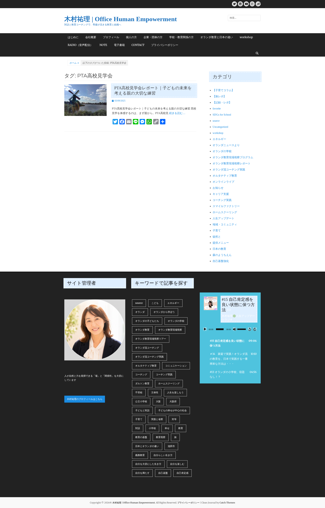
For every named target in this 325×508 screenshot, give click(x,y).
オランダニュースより (226, 145)
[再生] (205, 329)
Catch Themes (227, 502)
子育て (217, 230)
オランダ (140, 311)
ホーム (74, 62)
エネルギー (219, 139)
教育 (180, 428)
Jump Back (249, 329)
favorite (217, 108)
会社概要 (90, 37)
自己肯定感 (182, 472)
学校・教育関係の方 (181, 37)
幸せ (167, 428)
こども (155, 302)
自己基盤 (163, 472)
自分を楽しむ (177, 463)
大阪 (158, 401)
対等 (174, 419)
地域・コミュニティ (225, 224)
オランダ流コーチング (147, 347)
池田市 (171, 446)
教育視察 (160, 437)
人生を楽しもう (175, 392)
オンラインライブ (223, 181)
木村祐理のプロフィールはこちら (84, 399)
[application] (230, 329)
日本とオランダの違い (147, 446)
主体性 (154, 392)
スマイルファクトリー (226, 206)
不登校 (138, 392)
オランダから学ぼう (164, 311)
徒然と (217, 236)
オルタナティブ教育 (225, 175)
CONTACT (138, 45)
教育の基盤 (141, 437)
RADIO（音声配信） (80, 45)
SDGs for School (222, 114)
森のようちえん (222, 254)
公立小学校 (141, 401)
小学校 (152, 428)
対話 (137, 428)
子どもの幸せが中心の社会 (172, 410)
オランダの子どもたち (147, 320)
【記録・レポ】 (222, 102)
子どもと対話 (142, 410)
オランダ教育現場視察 (170, 329)
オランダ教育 (142, 329)
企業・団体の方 (153, 37)
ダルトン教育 (142, 383)
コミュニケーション (176, 365)
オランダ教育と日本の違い (216, 37)
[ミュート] (234, 329)
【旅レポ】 (219, 96)
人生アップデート (223, 218)
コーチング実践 (222, 200)
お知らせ (218, 187)
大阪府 (173, 401)
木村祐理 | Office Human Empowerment (120, 19)
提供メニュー (221, 242)
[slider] (220, 329)
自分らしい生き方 (163, 455)
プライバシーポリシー (164, 45)
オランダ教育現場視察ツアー (150, 338)
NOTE (103, 45)
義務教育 (140, 455)
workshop (246, 37)
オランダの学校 (222, 151)
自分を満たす (142, 472)
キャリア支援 (221, 193)
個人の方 (131, 37)
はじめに (73, 37)
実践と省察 (157, 419)
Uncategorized (220, 126)
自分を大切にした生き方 (148, 463)
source (216, 120)
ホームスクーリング (225, 212)
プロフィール (111, 37)
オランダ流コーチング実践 (229, 169)
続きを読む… (177, 113)
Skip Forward (255, 329)
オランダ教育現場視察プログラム (233, 157)
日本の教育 (219, 248)
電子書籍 (119, 45)
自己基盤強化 (221, 261)
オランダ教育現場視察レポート (232, 163)
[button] (230, 343)
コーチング (141, 374)
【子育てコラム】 (223, 90)
